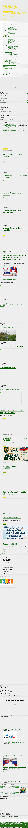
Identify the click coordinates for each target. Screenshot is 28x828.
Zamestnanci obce (11, 40)
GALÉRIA (5, 67)
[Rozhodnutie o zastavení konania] (7, 727)
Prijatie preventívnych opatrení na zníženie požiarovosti (14, 13)
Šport (6, 35)
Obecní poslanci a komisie (13, 49)
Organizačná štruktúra (12, 29)
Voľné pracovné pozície (13, 43)
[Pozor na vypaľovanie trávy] (12, 384)
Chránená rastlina (7, 327)
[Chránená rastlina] (12, 322)
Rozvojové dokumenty (12, 56)
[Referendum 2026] (10, 275)
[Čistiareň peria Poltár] (12, 362)
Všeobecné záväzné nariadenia (14, 53)
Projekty (7, 72)
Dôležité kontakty (5, 112)
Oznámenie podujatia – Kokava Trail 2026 (11, 6)
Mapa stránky (5, 18)
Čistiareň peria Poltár (8, 368)
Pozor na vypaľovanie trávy (10, 389)
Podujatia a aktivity (9, 70)
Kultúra (6, 34)
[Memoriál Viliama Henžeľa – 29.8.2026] (10, 188)
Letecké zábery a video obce (11, 73)
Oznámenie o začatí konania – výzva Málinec (12, 9)
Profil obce (10, 26)
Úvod (4, 15)
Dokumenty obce (8, 52)
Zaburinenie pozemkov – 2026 (11, 346)
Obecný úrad (8, 37)
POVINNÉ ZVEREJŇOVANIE (9, 65)
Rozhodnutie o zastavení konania (9, 5)
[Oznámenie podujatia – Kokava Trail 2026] (10, 171)
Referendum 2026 (10, 280)
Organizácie (7, 30)
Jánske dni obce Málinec (12, 518)
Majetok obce (8, 60)
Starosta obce (10, 39)
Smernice (10, 58)
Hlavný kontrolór (11, 48)
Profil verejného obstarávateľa (14, 63)
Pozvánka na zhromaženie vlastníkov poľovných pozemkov (15, 12)
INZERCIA (5, 66)
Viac (4, 161)
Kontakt (4, 19)
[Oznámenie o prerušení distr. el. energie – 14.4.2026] (10, 405)
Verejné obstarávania (9, 61)
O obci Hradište (4, 93)
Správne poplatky (11, 41)
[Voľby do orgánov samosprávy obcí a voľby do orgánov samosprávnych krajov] (10, 765)
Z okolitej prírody (8, 68)
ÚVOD (4, 21)
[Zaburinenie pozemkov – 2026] (8, 341)
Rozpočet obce (11, 55)
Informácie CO (11, 42)
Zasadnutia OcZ (11, 50)
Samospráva (3, 95)
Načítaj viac (2, 553)
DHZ (9, 32)
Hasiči (6, 69)
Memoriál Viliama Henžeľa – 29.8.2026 (11, 7)
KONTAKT (5, 74)
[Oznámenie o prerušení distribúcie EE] (10, 206)
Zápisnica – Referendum (8, 11)
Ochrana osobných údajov (8, 16)
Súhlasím (2, 827)
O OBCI (4, 22)
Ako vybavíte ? (3, 98)
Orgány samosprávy (9, 45)
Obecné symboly (11, 28)
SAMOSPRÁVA (6, 36)
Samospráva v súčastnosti (13, 46)
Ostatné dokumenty (12, 59)
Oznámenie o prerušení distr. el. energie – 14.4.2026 (12, 412)
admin (4, 150)
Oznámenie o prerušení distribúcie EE (10, 8)
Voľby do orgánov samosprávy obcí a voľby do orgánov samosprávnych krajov (14, 257)
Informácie (7, 23)
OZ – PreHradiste (11, 33)
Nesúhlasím (7, 827)
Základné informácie (12, 24)
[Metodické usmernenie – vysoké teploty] (12, 298)
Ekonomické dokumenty (13, 54)
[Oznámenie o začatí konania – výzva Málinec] (7, 224)
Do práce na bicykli (10, 544)
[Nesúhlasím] (21, 827)
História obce (10, 27)
